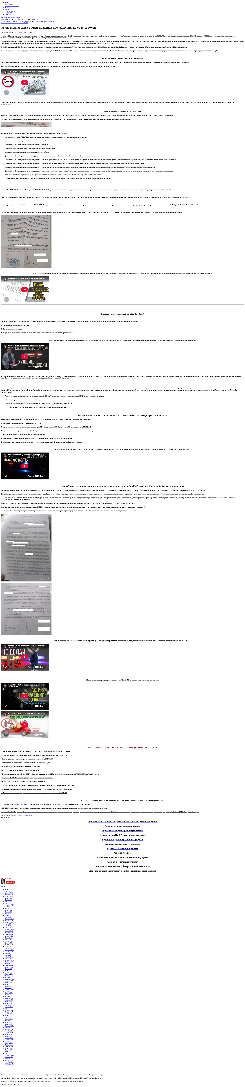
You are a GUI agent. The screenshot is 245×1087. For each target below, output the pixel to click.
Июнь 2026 (8, 889)
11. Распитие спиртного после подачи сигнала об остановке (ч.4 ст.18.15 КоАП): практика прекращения (36, 789)
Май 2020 (8, 955)
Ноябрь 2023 (9, 920)
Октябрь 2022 (9, 932)
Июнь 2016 (8, 1015)
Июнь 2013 (8, 1051)
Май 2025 (8, 901)
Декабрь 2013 (9, 1043)
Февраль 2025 (9, 905)
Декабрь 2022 (9, 931)
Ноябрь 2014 (9, 1029)
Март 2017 (8, 1008)
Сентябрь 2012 (9, 1064)
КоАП (95, 62)
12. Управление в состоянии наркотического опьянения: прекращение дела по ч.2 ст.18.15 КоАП (34, 793)
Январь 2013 (9, 1057)
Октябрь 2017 (9, 996)
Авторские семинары (12, 6)
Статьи (7, 9)
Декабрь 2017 (9, 993)
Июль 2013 (8, 1050)
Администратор (27, 32)
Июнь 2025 (8, 900)
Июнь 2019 (8, 970)
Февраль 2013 (9, 1055)
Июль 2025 (8, 898)
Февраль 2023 (9, 929)
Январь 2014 (9, 1041)
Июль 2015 (8, 1022)
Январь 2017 (9, 1012)
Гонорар (7, 7)
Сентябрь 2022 (9, 934)
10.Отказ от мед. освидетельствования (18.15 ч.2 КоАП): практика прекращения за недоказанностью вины (37, 785)
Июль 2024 (8, 910)
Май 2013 (8, 1053)
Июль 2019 (8, 969)
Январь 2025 (9, 907)
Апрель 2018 (9, 986)
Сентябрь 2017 (9, 998)
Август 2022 (9, 936)
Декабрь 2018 (9, 974)
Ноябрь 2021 (9, 944)
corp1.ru (16, 1084)
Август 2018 (9, 981)
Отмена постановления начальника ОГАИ (14, 23)
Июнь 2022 (8, 938)
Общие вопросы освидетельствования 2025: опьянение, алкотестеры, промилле (28, 21)
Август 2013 (9, 1048)
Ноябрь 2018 (9, 976)
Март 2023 (8, 927)
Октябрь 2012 (9, 1062)
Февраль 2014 (9, 1039)
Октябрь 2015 (9, 1020)
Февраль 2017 (9, 1010)
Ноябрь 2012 (9, 1060)
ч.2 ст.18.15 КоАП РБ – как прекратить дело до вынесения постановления (27, 778)
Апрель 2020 (9, 957)
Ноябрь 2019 (9, 962)
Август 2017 (9, 1000)
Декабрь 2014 (9, 1027)
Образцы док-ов (10, 11)
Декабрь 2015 (9, 1019)
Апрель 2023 (9, 926)
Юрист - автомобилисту (25, 815)
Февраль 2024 (9, 919)
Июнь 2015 (8, 1024)
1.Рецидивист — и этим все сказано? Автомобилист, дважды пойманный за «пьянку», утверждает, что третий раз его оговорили (45, 804)
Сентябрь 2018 (9, 979)
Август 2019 (9, 967)
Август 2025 (9, 896)
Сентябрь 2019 (9, 965)
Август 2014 (9, 1033)
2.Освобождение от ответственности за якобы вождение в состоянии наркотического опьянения (34, 755)
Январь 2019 (9, 972)
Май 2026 (8, 891)
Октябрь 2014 (9, 1031)
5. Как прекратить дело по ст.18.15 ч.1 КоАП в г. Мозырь (20, 766)
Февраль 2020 (9, 960)
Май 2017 (8, 1005)
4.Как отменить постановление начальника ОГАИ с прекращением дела (26, 763)
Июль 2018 (8, 982)
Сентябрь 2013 (9, 1046)
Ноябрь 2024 (9, 908)
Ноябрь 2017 (9, 995)
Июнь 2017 (8, 1003)
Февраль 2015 (9, 1026)
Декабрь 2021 (9, 943)
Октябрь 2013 (9, 1045)
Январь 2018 (9, 991)
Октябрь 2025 (9, 894)
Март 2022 (8, 939)
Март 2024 (8, 917)
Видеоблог (8, 13)
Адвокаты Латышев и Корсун (10, 18)
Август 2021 (9, 946)
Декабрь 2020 (9, 953)
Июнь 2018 (8, 984)
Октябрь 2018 (9, 977)
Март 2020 (8, 958)
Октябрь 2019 (9, 963)
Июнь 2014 (8, 1036)
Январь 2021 (9, 951)
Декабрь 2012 (9, 1058)
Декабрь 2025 (9, 893)
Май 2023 (8, 924)
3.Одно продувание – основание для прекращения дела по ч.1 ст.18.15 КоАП (27, 759)
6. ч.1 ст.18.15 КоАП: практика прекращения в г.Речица (20, 770)
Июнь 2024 (8, 912)
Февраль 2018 (9, 989)
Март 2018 (8, 988)
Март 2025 (8, 903)
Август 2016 (9, 1014)
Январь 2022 (9, 941)
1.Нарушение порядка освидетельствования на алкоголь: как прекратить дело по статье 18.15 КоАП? (36, 751)
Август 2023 (9, 922)
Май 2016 (8, 1017)
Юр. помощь (9, 4)
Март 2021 (8, 948)
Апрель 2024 (9, 915)
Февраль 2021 (9, 950)
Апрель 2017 (9, 1007)
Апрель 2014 (9, 1038)
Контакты (8, 14)
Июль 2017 (8, 1001)
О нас (6, 2)
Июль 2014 (8, 1034)
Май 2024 (8, 913)
